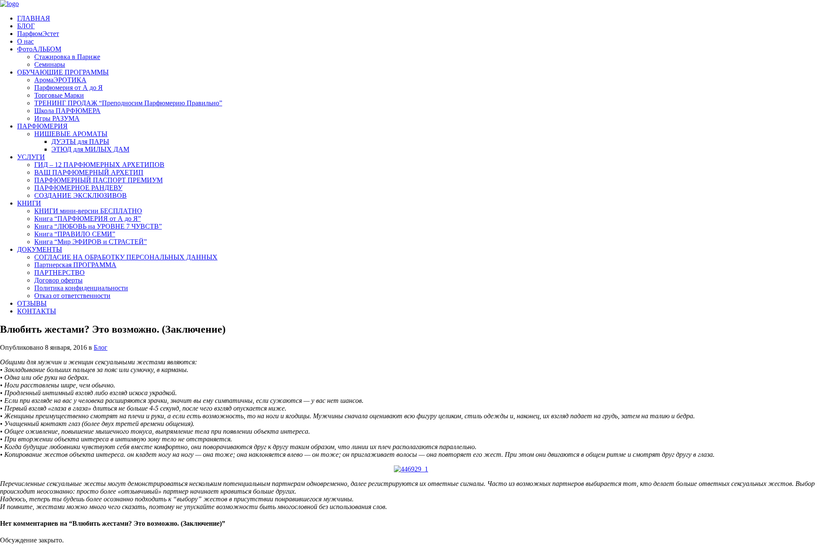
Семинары (49, 64)
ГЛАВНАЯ (33, 18)
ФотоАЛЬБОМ (39, 49)
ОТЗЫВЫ (32, 303)
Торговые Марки (59, 95)
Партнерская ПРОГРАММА (75, 264)
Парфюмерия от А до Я (68, 87)
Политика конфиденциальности (81, 288)
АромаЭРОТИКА (60, 79)
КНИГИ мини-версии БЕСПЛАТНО (88, 210)
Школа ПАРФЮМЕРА (67, 110)
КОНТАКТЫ (36, 311)
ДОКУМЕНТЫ (39, 249)
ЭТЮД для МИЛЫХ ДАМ (90, 149)
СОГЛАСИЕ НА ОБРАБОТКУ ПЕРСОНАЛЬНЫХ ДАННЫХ (125, 257)
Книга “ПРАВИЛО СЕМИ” (74, 234)
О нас (25, 41)
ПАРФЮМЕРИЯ (42, 126)
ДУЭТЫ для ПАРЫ (80, 141)
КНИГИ (29, 203)
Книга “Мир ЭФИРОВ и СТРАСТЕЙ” (90, 241)
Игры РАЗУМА (57, 118)
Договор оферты (58, 280)
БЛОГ (26, 26)
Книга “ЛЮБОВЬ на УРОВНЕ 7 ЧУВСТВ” (98, 226)
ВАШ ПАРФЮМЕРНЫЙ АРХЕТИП (88, 172)
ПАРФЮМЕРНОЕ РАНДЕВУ (78, 187)
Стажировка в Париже (67, 56)
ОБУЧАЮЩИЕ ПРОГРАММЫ (63, 72)
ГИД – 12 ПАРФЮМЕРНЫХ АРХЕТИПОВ (99, 164)
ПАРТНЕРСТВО (59, 272)
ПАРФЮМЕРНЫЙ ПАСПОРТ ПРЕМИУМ (98, 180)
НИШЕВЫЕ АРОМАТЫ (70, 133)
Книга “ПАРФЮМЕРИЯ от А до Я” (87, 218)
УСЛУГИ (31, 157)
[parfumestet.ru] (9, 3)
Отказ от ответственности (72, 295)
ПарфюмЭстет (38, 33)
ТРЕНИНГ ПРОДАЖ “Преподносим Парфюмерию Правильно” (128, 103)
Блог (100, 347)
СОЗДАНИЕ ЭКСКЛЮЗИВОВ (80, 195)
